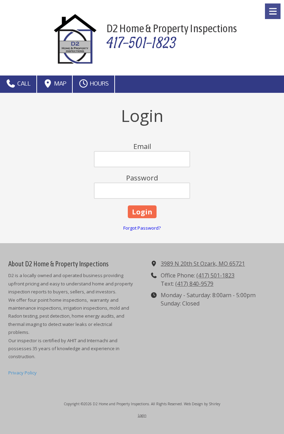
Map (59, 84)
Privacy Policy (22, 373)
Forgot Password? (142, 228)
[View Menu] (273, 11)
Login (142, 415)
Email (142, 146)
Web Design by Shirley (202, 403)
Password (142, 178)
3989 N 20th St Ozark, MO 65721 (203, 263)
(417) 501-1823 (215, 275)
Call (23, 84)
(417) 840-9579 (194, 283)
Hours (99, 84)
